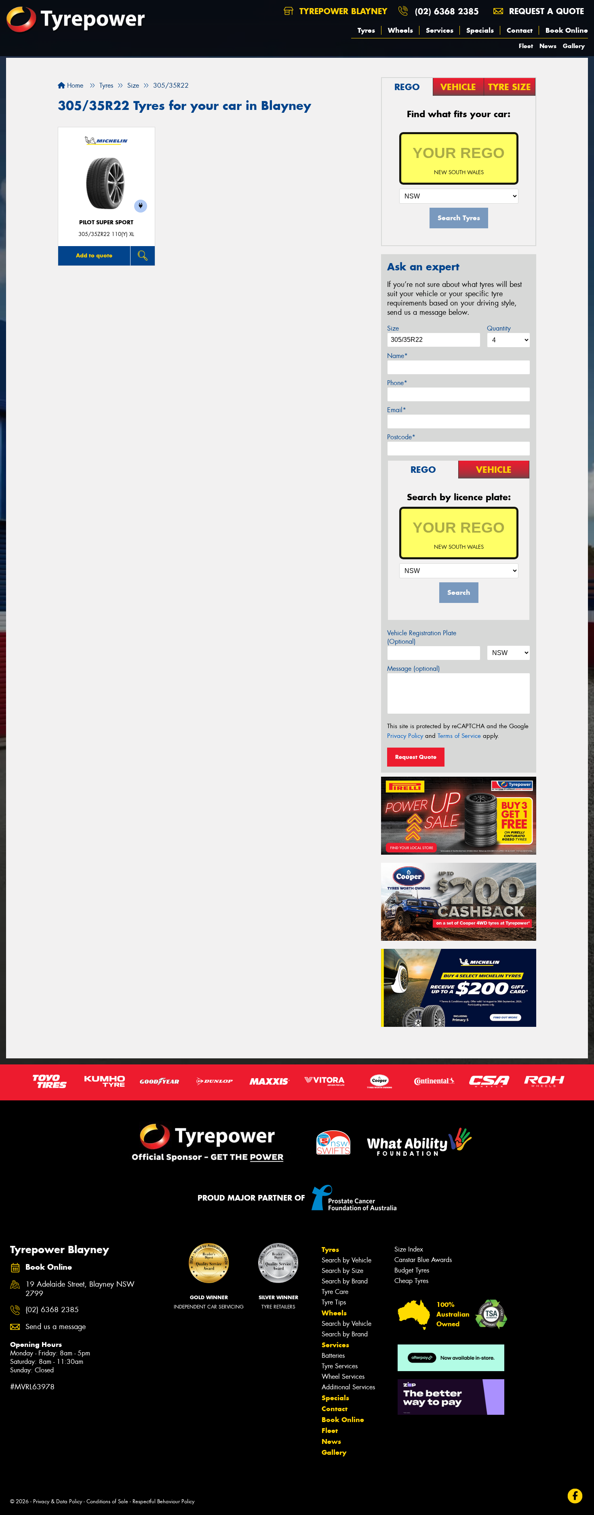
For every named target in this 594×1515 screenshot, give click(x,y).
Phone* (397, 383)
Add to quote (94, 255)
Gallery (574, 46)
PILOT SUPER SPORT (106, 222)
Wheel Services (343, 1376)
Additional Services (348, 1387)
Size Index (408, 1249)
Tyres (366, 30)
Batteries (333, 1355)
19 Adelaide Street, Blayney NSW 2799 (80, 1289)
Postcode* (401, 437)
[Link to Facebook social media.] (575, 1495)
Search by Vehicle (346, 1260)
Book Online (567, 30)
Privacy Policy (405, 736)
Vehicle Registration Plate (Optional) (421, 637)
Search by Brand (345, 1281)
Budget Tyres (411, 1270)
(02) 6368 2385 (447, 11)
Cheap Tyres (411, 1281)
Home (74, 85)
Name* (397, 356)
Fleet (526, 46)
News (547, 46)
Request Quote (415, 757)
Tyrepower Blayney (342, 11)
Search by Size (342, 1270)
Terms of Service (459, 736)
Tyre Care (335, 1291)
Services (439, 30)
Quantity (499, 328)
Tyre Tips (334, 1302)
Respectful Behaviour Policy (163, 1501)
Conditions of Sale (107, 1501)
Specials (480, 30)
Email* (396, 410)
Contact (520, 30)
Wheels (400, 30)
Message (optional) (413, 668)
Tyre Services (340, 1366)
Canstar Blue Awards (423, 1260)
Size (393, 328)
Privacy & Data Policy (57, 1501)
